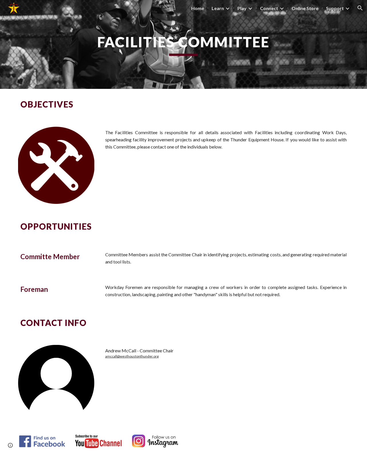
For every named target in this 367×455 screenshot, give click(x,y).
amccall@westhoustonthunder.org (132, 356)
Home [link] (197, 8)
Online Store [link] (305, 8)
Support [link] (335, 8)
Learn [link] (218, 8)
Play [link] (242, 8)
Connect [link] (269, 8)
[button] (360, 8)
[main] (183, 44)
